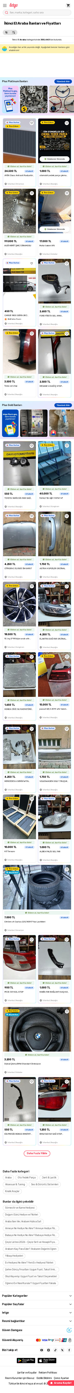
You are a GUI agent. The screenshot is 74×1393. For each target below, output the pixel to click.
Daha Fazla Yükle (37, 1153)
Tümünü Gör (63, 81)
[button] (5, 5)
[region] (38, 99)
